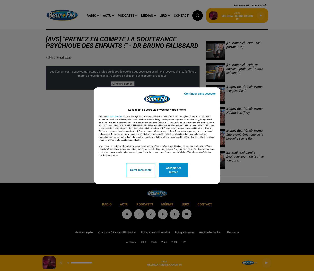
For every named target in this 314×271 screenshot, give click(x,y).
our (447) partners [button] (114, 116)
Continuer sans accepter (200, 93)
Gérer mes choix (140, 170)
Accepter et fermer (173, 170)
